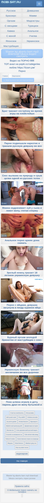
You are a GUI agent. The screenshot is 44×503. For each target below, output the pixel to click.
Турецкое (33, 25)
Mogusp (10, 443)
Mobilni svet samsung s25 (14, 426)
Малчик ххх (10, 430)
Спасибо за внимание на (14, 434)
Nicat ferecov (19, 443)
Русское (11, 10)
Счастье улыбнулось (17, 413)
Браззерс (11, 15)
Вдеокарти (33, 421)
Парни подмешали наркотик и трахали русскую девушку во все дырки (22, 146)
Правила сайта (22, 486)
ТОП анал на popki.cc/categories (22, 64)
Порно (22, 70)
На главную (22, 460)
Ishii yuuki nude (11, 417)
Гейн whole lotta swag (31, 434)
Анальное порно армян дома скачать (22, 241)
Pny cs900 (22, 417)
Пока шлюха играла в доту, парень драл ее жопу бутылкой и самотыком (22, 405)
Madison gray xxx (31, 443)
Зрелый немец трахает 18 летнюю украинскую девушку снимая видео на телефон (22, 275)
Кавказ (11, 30)
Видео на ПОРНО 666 (22, 60)
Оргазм (11, 20)
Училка (33, 35)
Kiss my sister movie (22, 447)
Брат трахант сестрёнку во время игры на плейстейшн (22, 112)
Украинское (33, 41)
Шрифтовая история (31, 426)
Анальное (33, 30)
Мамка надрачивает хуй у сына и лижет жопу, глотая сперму (22, 209)
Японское (11, 41)
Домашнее (33, 10)
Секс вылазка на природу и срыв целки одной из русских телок (22, 177)
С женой (11, 35)
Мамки (33, 15)
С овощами (11, 25)
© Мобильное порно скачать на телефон (22, 490)
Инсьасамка (30, 413)
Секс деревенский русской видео (26, 430)
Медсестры (33, 20)
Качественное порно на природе (27, 439)
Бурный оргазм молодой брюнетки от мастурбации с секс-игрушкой (22, 340)
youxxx (22, 469)
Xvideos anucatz (32, 417)
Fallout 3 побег (10, 439)
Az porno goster (11, 421)
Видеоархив (16, 76)
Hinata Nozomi (23, 421)
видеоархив (22, 453)
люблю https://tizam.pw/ (22, 67)
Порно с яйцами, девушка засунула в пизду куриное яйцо (22, 306)
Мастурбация (11, 46)
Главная (5, 76)
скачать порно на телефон (22, 465)
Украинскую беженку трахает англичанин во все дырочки (22, 371)
